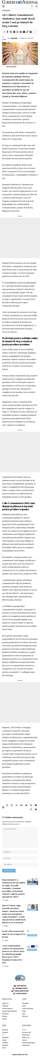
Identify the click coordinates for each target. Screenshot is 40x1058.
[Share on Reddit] (26, 805)
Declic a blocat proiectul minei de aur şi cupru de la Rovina (13, 934)
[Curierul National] (20, 2)
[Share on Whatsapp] (17, 32)
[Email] (24, 32)
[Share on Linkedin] (20, 32)
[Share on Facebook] (7, 32)
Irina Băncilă (14, 38)
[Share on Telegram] (31, 805)
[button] (4, 6)
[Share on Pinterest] (14, 32)
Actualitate (6, 10)
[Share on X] (10, 32)
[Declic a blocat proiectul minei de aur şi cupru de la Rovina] (32, 933)
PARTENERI (26, 1025)
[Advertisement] (20, 238)
